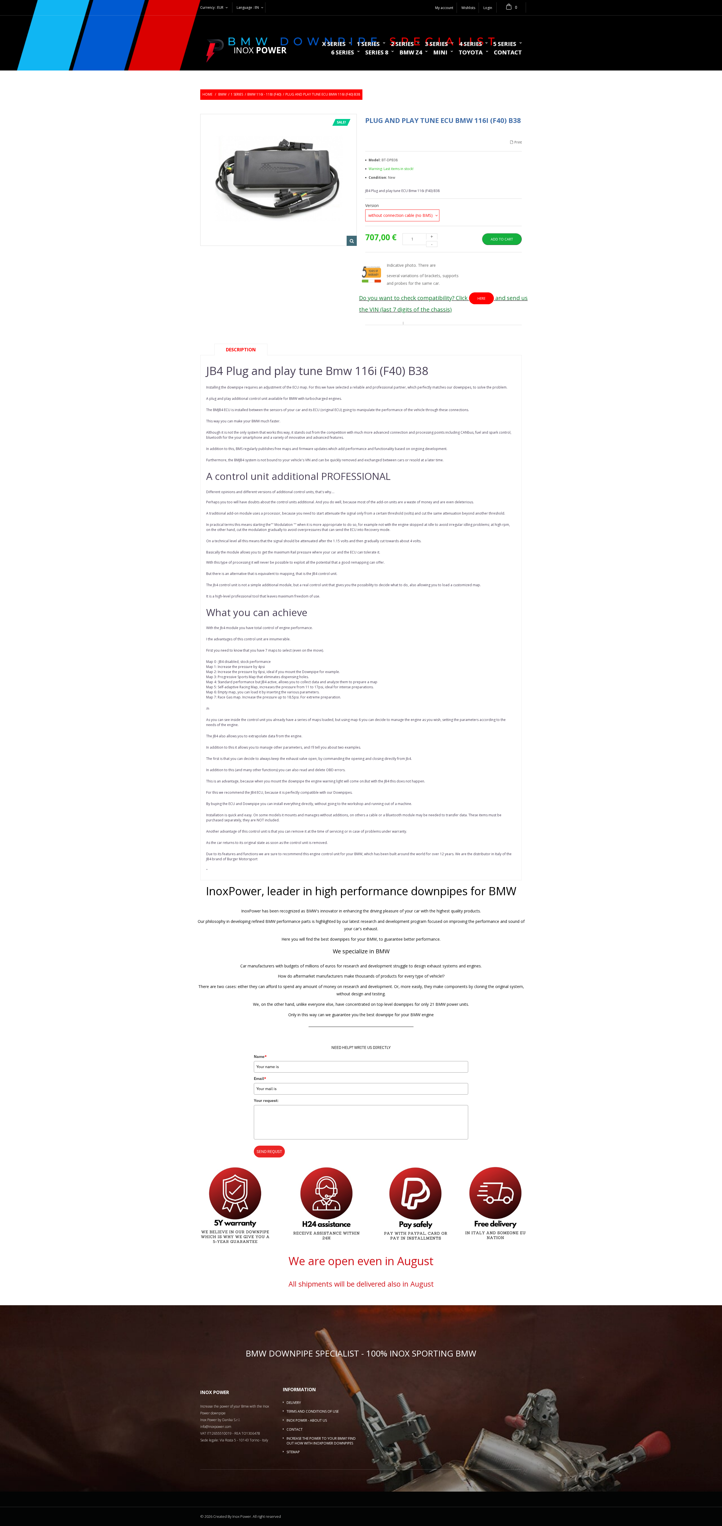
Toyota (471, 53)
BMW (222, 94)
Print (518, 142)
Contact (508, 53)
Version (372, 205)
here (481, 298)
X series (333, 44)
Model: (375, 160)
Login (487, 7)
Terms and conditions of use (313, 1411)
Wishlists (468, 7)
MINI (440, 53)
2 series (402, 44)
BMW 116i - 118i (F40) (264, 94)
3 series (436, 44)
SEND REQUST (269, 1151)
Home (207, 94)
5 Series (504, 44)
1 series (368, 44)
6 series (342, 53)
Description (241, 350)
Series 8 (376, 53)
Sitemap (293, 1452)
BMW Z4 (410, 53)
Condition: (378, 177)
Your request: (266, 1100)
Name (260, 1056)
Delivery (294, 1402)
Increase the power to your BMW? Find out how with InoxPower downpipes (321, 1441)
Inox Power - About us (307, 1420)
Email (260, 1078)
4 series (470, 44)
